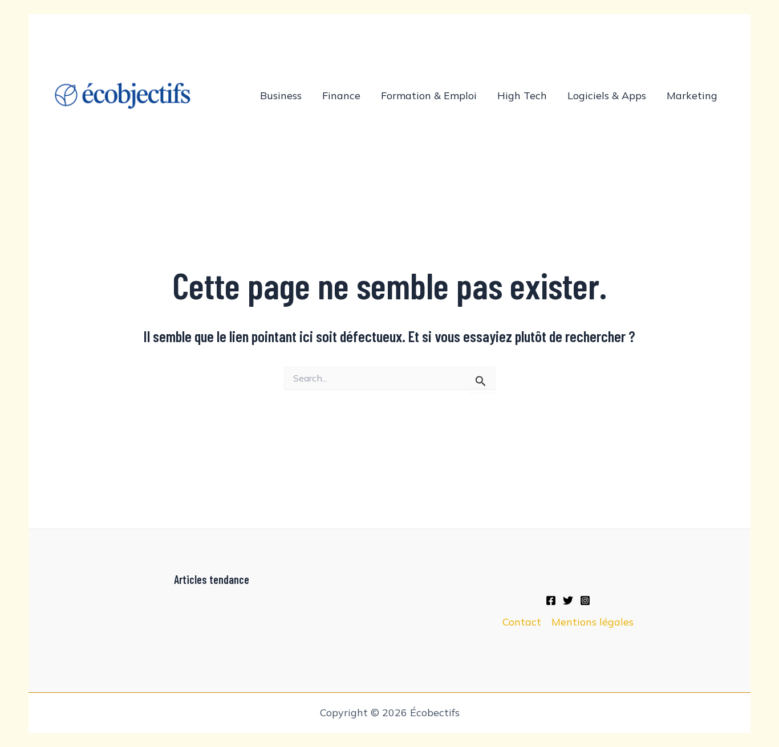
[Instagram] (585, 600)
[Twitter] (568, 600)
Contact (521, 621)
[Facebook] (551, 600)
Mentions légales (592, 621)
